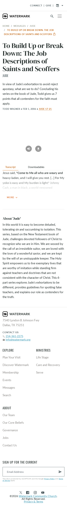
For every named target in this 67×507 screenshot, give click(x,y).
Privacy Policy (49, 478)
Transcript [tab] (10, 167)
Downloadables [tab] (36, 167)
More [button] (12, 197)
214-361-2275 (14, 336)
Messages (20, 26)
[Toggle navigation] (59, 16)
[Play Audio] (29, 148)
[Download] (38, 148)
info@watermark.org (18, 339)
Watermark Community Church (38, 496)
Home (6, 26)
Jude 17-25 (45, 109)
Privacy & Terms (33, 501)
